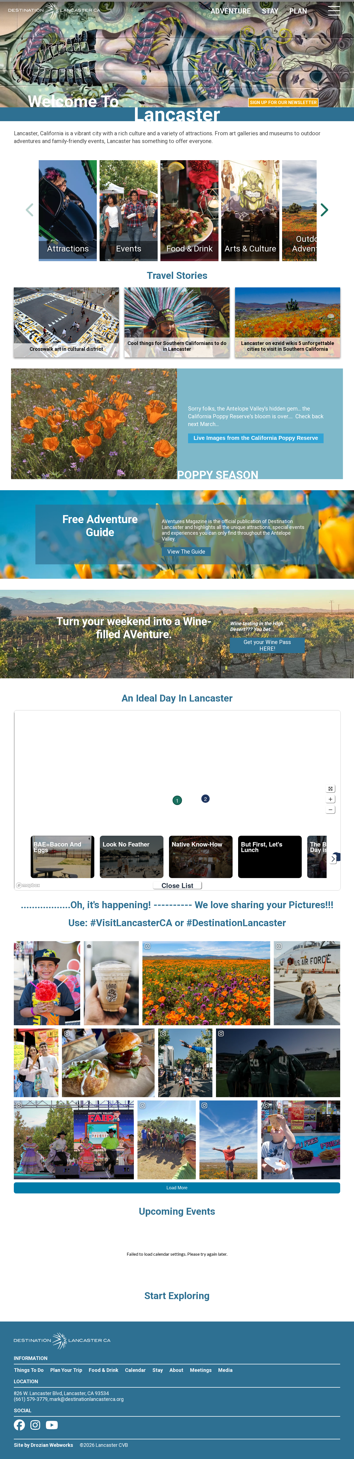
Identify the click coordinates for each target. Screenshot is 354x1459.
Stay (157, 1370)
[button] (177, 800)
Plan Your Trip (66, 1370)
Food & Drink (103, 1370)
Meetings (201, 1370)
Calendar (135, 1370)
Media (225, 1370)
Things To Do (29, 1370)
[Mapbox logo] (28, 885)
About (176, 1370)
